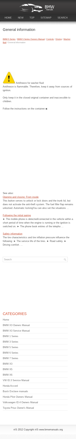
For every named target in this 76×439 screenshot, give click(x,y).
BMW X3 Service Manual (16, 330)
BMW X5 (7, 369)
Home (8, 17)
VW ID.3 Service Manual (16, 380)
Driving (59, 39)
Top (32, 17)
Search (63, 17)
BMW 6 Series (10, 352)
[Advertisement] (38, 57)
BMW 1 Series (10, 336)
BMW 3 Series (10, 341)
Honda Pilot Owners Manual (17, 396)
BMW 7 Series (10, 358)
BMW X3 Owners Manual (16, 325)
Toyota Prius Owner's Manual (18, 407)
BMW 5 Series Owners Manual (31, 39)
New (20, 17)
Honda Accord (10, 385)
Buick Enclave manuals (15, 391)
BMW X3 (7, 363)
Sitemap (46, 17)
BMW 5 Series (9, 39)
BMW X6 (7, 374)
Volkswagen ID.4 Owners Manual (20, 402)
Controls (50, 39)
